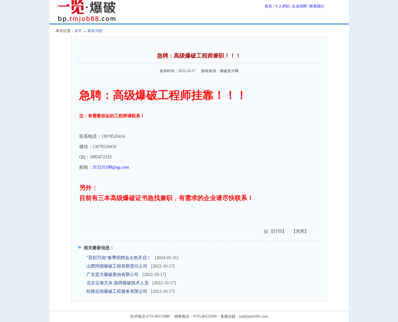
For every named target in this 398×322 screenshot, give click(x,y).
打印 (277, 231)
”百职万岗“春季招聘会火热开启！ (118, 257)
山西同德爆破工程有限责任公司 (116, 266)
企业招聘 (299, 6)
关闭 (300, 231)
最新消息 (94, 31)
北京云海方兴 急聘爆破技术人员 (117, 283)
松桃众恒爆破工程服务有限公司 (116, 291)
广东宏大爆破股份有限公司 (112, 274)
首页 (268, 6)
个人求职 (282, 6)
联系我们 (316, 6)
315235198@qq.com (110, 167)
